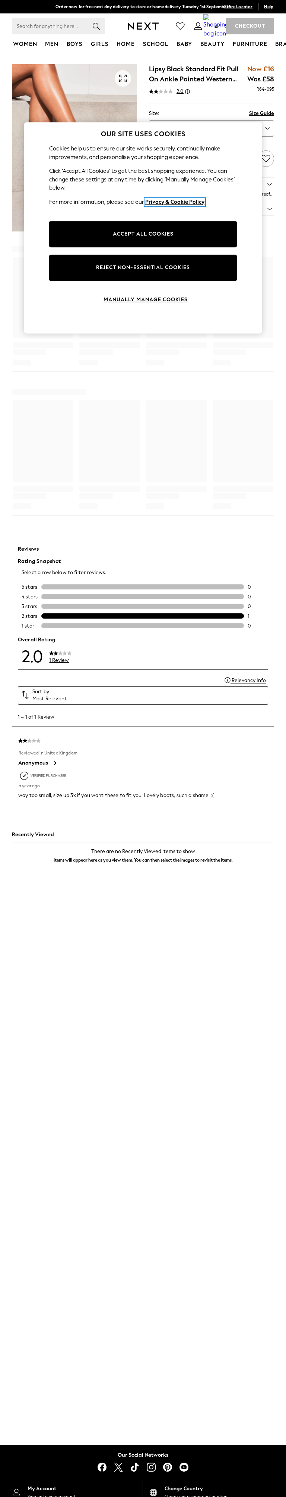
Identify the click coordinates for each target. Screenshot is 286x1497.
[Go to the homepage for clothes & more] (143, 26)
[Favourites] (180, 26)
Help (268, 6)
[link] (198, 26)
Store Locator (238, 6)
